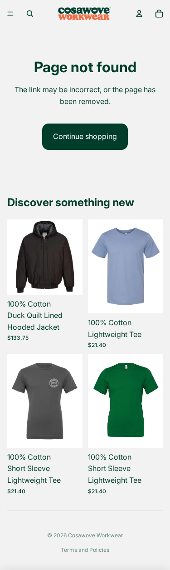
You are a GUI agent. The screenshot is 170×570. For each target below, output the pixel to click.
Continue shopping (85, 136)
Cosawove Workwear (95, 535)
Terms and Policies (85, 549)
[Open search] (30, 14)
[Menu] (10, 13)
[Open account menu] (139, 14)
